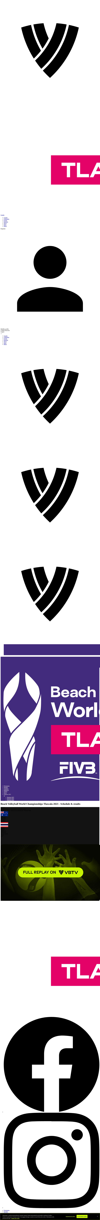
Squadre (6, 787)
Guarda (2, 215)
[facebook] (51, 1112)
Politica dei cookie (15, 1218)
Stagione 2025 (10, 797)
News (5, 223)
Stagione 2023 (10, 798)
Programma (6, 786)
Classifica (6, 788)
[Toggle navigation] (1, 333)
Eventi (5, 220)
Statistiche (6, 790)
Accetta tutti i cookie (82, 1216)
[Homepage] (50, 50)
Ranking (6, 222)
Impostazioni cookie (70, 1216)
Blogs (5, 226)
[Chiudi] (97, 1216)
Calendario (6, 219)
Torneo (5, 791)
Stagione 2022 (10, 800)
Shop (5, 224)
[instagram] (51, 1207)
